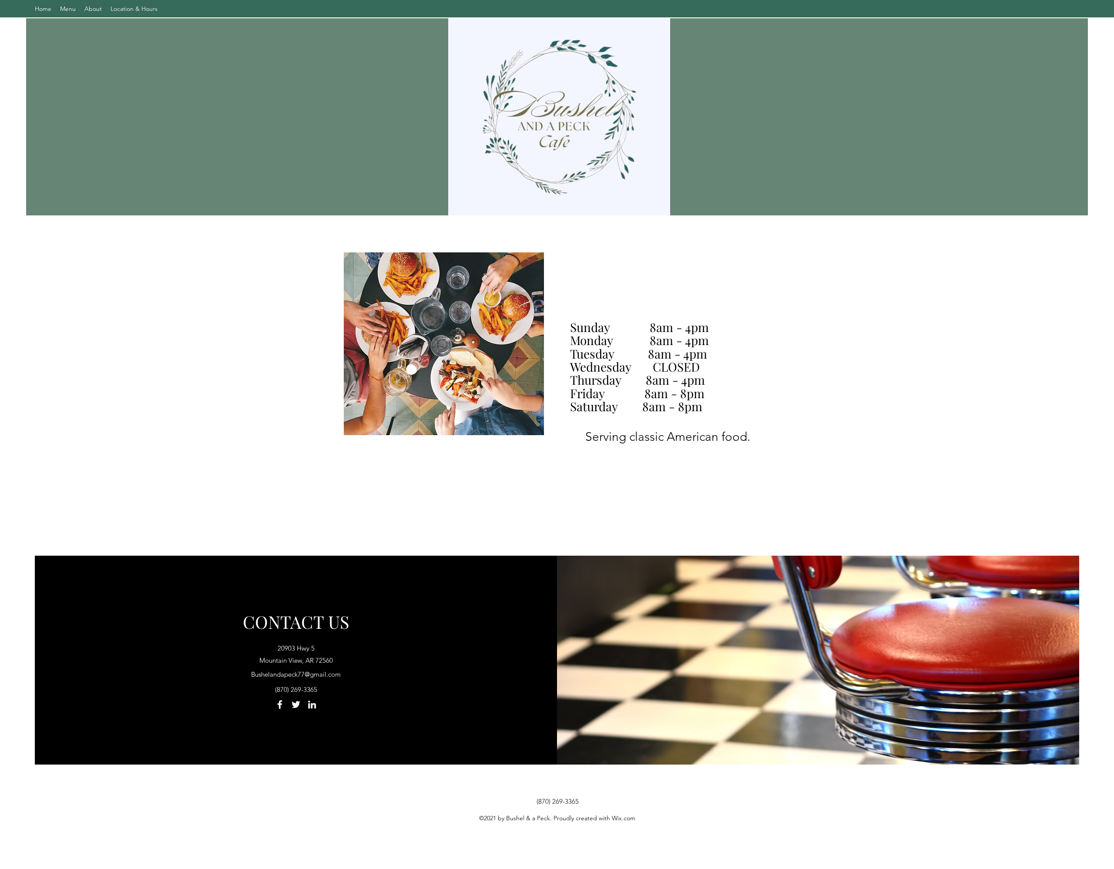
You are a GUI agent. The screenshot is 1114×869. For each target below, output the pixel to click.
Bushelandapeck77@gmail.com (296, 674)
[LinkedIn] (312, 704)
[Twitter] (296, 704)
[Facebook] (279, 704)
